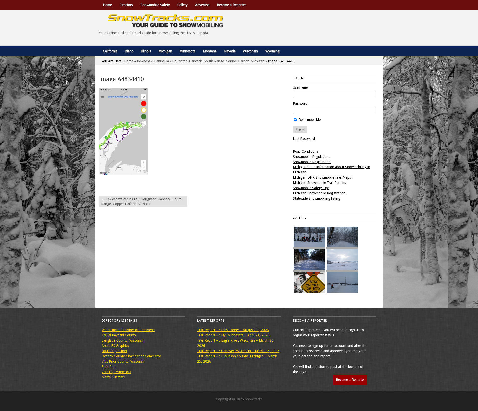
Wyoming (272, 51)
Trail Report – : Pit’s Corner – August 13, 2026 (233, 330)
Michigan (165, 51)
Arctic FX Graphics (115, 346)
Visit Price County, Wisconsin (123, 361)
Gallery (182, 5)
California (110, 51)
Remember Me (309, 120)
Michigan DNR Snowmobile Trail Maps (322, 177)
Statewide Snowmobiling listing (316, 198)
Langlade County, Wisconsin (123, 340)
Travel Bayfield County (119, 335)
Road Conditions (305, 151)
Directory (126, 5)
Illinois (146, 51)
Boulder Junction (114, 351)
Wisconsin (250, 51)
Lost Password (304, 139)
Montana (210, 51)
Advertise (202, 5)
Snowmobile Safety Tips (311, 188)
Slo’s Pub (109, 367)
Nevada (230, 51)
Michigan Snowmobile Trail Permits (319, 183)
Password (300, 103)
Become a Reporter (231, 5)
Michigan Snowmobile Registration (319, 193)
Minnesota (187, 51)
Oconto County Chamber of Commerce (131, 356)
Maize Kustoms (113, 377)
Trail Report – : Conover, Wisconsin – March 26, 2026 (238, 351)
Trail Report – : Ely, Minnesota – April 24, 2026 (233, 335)
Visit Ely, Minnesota (116, 372)
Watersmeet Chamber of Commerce (128, 330)
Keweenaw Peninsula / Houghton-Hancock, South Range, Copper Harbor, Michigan (200, 61)
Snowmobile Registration (312, 162)
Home (107, 5)
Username (300, 87)
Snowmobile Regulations (311, 157)
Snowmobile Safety (155, 5)
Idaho (129, 51)
